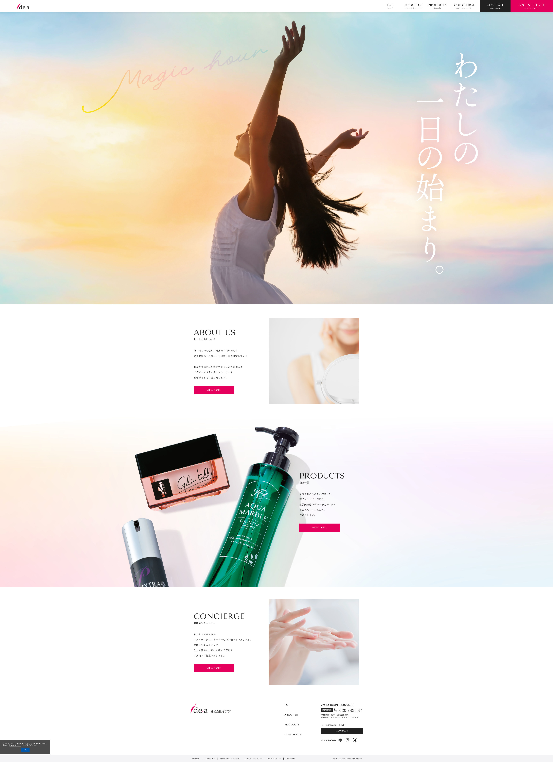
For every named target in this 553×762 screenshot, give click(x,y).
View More (214, 390)
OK (25, 750)
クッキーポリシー (274, 758)
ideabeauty (290, 758)
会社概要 (195, 758)
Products (292, 724)
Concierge (292, 734)
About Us (291, 714)
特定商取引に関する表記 (229, 758)
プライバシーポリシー (253, 758)
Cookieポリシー (15, 745)
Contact (342, 730)
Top (287, 704)
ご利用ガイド (210, 758)
